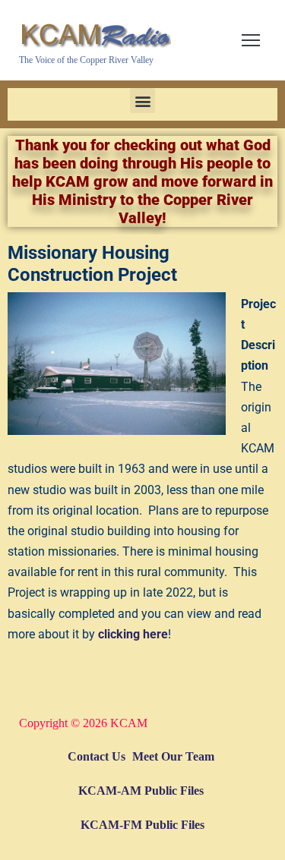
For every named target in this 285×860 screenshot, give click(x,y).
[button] (142, 100)
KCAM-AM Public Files (141, 790)
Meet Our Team (173, 756)
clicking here (133, 634)
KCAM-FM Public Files (142, 824)
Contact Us (96, 756)
